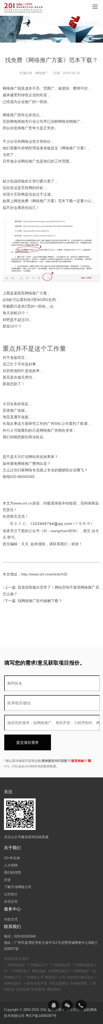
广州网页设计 (20, 971)
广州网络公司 (33, 977)
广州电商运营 (60, 965)
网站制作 (54, 989)
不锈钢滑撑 (78, 983)
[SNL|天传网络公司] (24, 8)
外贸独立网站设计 (80, 977)
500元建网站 (59, 983)
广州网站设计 (37, 965)
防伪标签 (23, 989)
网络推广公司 (55, 977)
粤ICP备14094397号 (41, 1016)
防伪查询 (38, 989)
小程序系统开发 (35, 983)
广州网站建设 (14, 965)
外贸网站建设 (58, 971)
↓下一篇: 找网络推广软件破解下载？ (32, 601)
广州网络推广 (80, 971)
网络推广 (41, 73)
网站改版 (39, 971)
